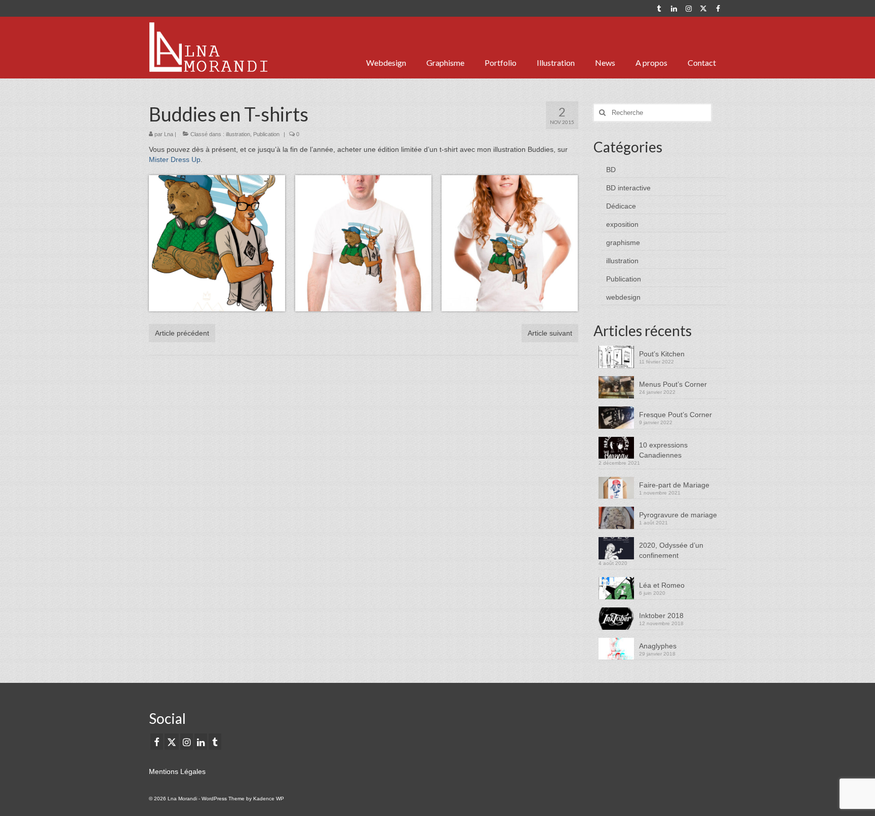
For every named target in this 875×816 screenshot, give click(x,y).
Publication (266, 134)
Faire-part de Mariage (674, 485)
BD (611, 170)
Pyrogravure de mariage (678, 515)
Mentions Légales (177, 771)
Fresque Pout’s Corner (675, 415)
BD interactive (628, 188)
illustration (238, 134)
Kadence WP (268, 798)
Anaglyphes (658, 646)
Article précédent (182, 333)
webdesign (623, 297)
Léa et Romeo (662, 585)
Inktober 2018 (661, 615)
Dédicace (621, 206)
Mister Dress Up (175, 159)
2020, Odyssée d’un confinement (671, 550)
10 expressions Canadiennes (663, 450)
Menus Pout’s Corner (673, 384)
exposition (622, 224)
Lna (168, 134)
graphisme (623, 242)
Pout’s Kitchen (662, 354)
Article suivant (550, 333)
